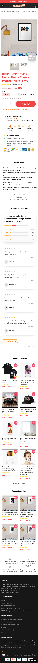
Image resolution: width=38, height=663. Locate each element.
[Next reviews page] (34, 346)
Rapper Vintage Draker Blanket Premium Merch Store (9, 411)
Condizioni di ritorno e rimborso (10, 624)
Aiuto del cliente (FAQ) (7, 630)
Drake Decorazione (13, 11)
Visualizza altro (19, 483)
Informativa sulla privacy (8, 605)
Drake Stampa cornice (28, 11)
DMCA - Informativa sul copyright (10, 608)
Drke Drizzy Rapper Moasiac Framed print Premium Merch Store (26, 514)
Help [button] (35, 660)
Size (3, 91)
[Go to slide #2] (23, 66)
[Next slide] (34, 38)
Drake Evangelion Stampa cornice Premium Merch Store (27, 543)
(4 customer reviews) (16, 85)
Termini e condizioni (6, 603)
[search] (32, 5)
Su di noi (3, 600)
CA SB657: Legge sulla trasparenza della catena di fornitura (18, 611)
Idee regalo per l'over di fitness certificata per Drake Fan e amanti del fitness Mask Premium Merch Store (27, 470)
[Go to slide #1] (14, 66)
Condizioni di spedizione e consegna (11, 619)
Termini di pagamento (7, 622)
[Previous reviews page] (25, 346)
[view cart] (35, 5)
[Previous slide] (4, 38)
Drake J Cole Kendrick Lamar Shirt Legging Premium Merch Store (8, 468)
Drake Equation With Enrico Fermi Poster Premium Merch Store (28, 440)
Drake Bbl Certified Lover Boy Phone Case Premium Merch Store (27, 382)
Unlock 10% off (3, 655)
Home (3, 11)
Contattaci (4, 627)
